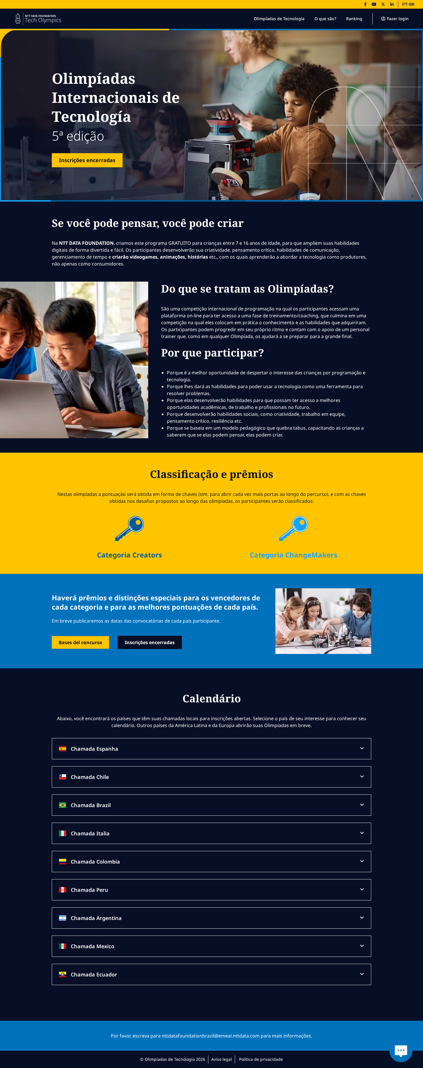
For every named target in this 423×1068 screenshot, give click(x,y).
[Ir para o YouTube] (374, 4)
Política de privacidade (261, 1059)
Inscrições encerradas (87, 160)
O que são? (325, 19)
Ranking (354, 19)
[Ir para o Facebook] (365, 4)
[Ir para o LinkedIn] (392, 4)
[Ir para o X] (383, 4)
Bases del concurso (80, 642)
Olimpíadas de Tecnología (279, 19)
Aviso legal (221, 1059)
